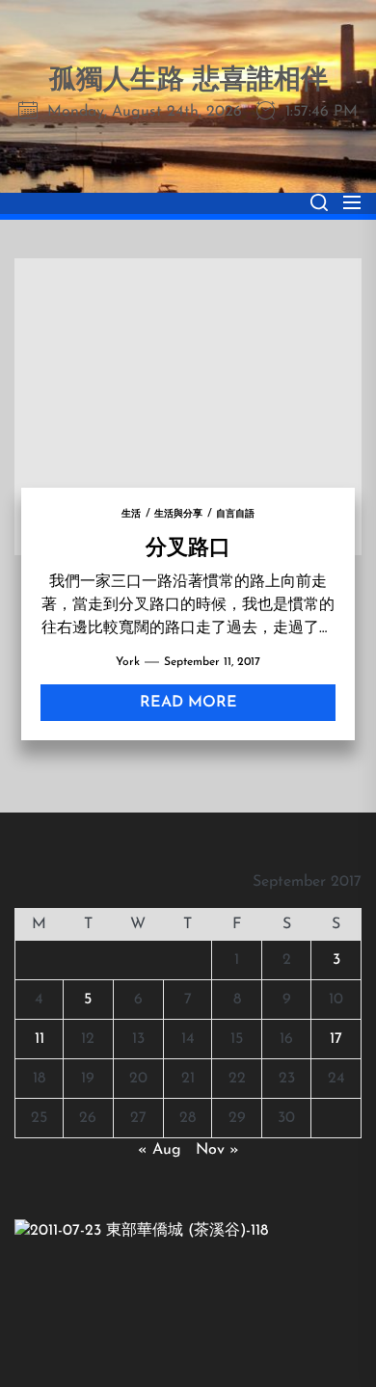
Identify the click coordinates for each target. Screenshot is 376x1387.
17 (336, 1039)
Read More (188, 702)
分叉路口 (188, 545)
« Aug (159, 1150)
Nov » (217, 1150)
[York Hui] (141, 1231)
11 (39, 1039)
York (128, 662)
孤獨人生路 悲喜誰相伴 (188, 80)
